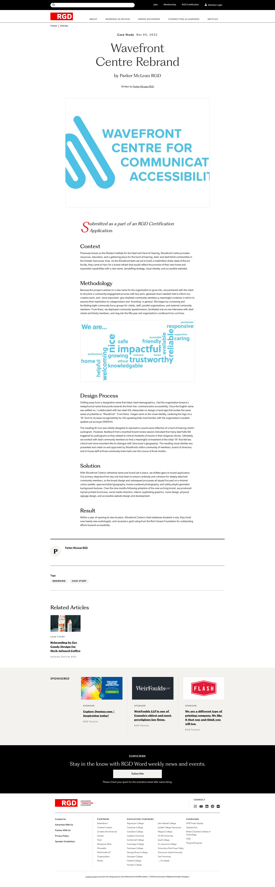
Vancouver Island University (170, 853)
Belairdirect (102, 823)
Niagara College (165, 832)
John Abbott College (167, 823)
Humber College (134, 865)
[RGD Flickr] (218, 806)
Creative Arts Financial (107, 832)
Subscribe (137, 773)
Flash (99, 840)
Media (100, 861)
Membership (170, 5)
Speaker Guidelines (65, 841)
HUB (188, 839)
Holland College (134, 861)
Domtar (100, 836)
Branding (59, 581)
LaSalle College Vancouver (169, 828)
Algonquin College (135, 823)
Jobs (156, 5)
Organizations (103, 857)
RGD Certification (190, 5)
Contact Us (60, 819)
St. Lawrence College (167, 844)
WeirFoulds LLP (104, 853)
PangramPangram (194, 843)
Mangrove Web (104, 844)
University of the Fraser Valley (171, 848)
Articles (64, 26)
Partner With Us (63, 830)
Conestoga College (135, 844)
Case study (79, 581)
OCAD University (165, 836)
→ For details (163, 861)
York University (164, 857)
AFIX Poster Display (194, 823)
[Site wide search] (92, 5)
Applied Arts (192, 828)
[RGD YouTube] (201, 806)
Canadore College (135, 832)
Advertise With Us (64, 824)
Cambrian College (135, 828)
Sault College (164, 840)
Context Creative (104, 828)
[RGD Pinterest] (212, 806)
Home (53, 26)
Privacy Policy (62, 835)
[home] (61, 16)
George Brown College (137, 853)
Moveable (101, 848)
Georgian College (135, 857)
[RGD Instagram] (195, 806)
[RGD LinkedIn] (207, 806)
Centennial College (135, 840)
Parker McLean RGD (143, 87)
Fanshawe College (135, 848)
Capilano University (135, 836)
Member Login (215, 5)
